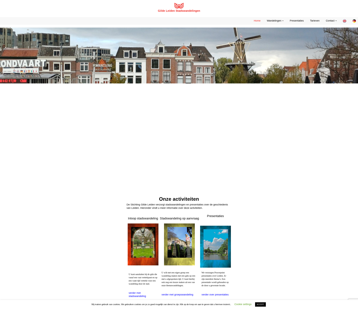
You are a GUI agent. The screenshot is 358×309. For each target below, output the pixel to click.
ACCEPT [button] (260, 304)
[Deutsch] (353, 21)
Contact (330, 20)
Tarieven (315, 20)
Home (257, 20)
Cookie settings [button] (243, 304)
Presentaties (297, 20)
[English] (343, 21)
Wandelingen (274, 20)
